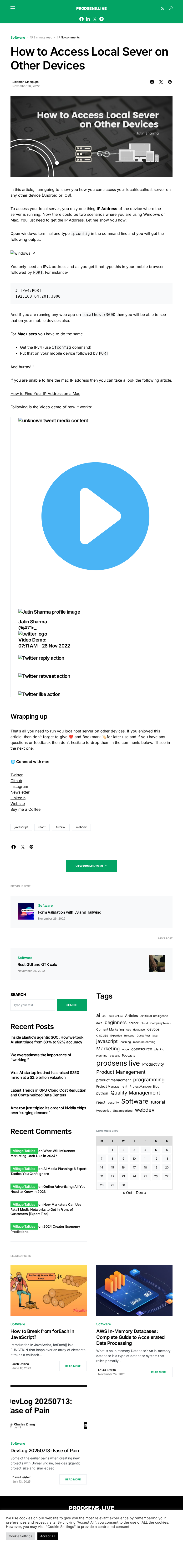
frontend (129, 1035)
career (133, 1023)
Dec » (141, 1192)
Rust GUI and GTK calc (37, 964)
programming (149, 1080)
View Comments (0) (89, 866)
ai (98, 1015)
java (155, 1035)
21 (101, 1176)
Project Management (111, 1086)
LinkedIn (17, 797)
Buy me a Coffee (25, 809)
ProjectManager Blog (144, 1086)
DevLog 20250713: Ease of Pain (44, 1450)
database (139, 1029)
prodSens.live (91, 8)
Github (16, 780)
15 (112, 1167)
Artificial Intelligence (154, 1016)
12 (155, 1158)
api (104, 1016)
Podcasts (128, 1055)
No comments (70, 37)
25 (145, 1176)
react (42, 827)
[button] (12, 8)
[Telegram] (101, 19)
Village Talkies (24, 1151)
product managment (113, 1080)
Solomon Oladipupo (25, 82)
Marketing (108, 1049)
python (102, 1093)
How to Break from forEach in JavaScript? (42, 1334)
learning (125, 1042)
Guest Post (143, 1035)
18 (145, 1167)
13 (166, 1158)
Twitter (16, 775)
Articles (131, 1016)
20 (167, 1167)
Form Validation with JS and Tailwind (70, 912)
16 (123, 1167)
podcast (115, 1055)
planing (159, 1049)
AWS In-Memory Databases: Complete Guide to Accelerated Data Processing (130, 1337)
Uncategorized (122, 1110)
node (125, 1049)
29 (112, 1185)
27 (166, 1176)
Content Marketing (110, 1029)
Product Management (121, 1072)
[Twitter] (94, 19)
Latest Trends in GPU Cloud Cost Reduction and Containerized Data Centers (48, 1092)
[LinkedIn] (88, 19)
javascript (21, 827)
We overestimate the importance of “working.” (40, 1057)
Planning (101, 1055)
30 (123, 1185)
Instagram (19, 786)
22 (112, 1176)
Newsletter (20, 792)
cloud (144, 1023)
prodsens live (118, 1063)
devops (153, 1029)
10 (134, 1158)
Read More (73, 1366)
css (128, 1029)
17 (134, 1167)
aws (99, 1023)
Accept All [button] (47, 1536)
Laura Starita (107, 1370)
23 (123, 1176)
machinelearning (144, 1042)
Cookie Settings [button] (20, 1536)
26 (156, 1176)
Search (18, 994)
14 (101, 1167)
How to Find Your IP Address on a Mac (45, 393)
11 (145, 1158)
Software (17, 37)
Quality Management (135, 1092)
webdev (81, 827)
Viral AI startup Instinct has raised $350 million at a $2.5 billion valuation (44, 1075)
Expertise (116, 1035)
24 (134, 1176)
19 (155, 1167)
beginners (116, 1022)
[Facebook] (81, 19)
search (71, 1005)
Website (17, 803)
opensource (141, 1049)
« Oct (127, 1192)
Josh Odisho (20, 1364)
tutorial (61, 827)
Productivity (153, 1064)
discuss (102, 1035)
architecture (116, 1016)
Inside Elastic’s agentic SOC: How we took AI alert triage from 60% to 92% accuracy (46, 1039)
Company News (160, 1023)
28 (101, 1185)
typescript (103, 1110)
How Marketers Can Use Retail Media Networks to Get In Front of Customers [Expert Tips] (45, 1209)
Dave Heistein (21, 1477)
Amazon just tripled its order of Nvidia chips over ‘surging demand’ (48, 1110)
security (113, 1102)
